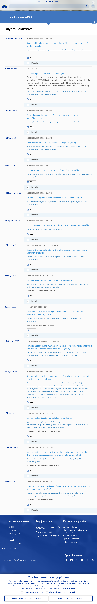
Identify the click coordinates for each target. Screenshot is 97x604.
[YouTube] (82, 560)
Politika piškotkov (70, 535)
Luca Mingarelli (71, 284)
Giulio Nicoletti (66, 256)
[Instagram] (77, 560)
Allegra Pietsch (31, 229)
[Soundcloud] (87, 560)
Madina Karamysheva (48, 122)
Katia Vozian (45, 94)
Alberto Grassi (76, 388)
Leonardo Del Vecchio (49, 386)
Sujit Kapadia (69, 50)
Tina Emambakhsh (32, 284)
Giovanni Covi (66, 383)
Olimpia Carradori (68, 91)
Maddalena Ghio (32, 174)
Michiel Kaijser (47, 391)
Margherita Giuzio (51, 50)
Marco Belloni (31, 493)
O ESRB (11, 527)
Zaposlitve (13, 530)
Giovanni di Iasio (32, 256)
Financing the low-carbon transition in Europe (46, 143)
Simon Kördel (49, 256)
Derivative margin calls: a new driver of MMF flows (49, 170)
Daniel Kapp (66, 318)
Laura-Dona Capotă (33, 201)
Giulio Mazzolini (87, 50)
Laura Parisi (77, 424)
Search (86, 6)
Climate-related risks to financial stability (44, 280)
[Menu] (93, 6)
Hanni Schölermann (47, 355)
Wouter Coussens (70, 422)
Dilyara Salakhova (32, 50)
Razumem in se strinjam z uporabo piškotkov (26, 598)
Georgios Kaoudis (66, 391)
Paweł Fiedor (68, 386)
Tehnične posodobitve (45, 532)
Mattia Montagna (46, 394)
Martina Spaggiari (46, 287)
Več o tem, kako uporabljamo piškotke (62, 592)
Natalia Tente (45, 397)
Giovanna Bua (49, 318)
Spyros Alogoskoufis (33, 422)
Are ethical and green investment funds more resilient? (51, 198)
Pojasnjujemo (14, 534)
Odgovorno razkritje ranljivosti (48, 535)
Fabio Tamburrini (67, 355)
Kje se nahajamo (15, 543)
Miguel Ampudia (32, 318)
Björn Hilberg (31, 391)
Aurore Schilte (49, 383)
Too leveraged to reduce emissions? (42, 74)
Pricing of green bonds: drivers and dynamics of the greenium (54, 225)
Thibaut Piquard (65, 394)
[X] (66, 560)
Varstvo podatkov (70, 527)
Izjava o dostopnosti (71, 539)
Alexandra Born (31, 352)
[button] (93, 2)
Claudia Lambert (69, 352)
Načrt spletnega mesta (10, 548)
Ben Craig (30, 122)
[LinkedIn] (71, 560)
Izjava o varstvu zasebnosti (33, 592)
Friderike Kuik (61, 424)
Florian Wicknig (64, 496)
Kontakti (12, 540)
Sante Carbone (52, 422)
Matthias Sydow (32, 383)
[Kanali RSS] (93, 560)
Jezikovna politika (70, 542)
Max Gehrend (43, 388)
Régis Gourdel (60, 388)
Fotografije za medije (17, 537)
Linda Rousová (49, 174)
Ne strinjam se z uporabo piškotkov (70, 598)
